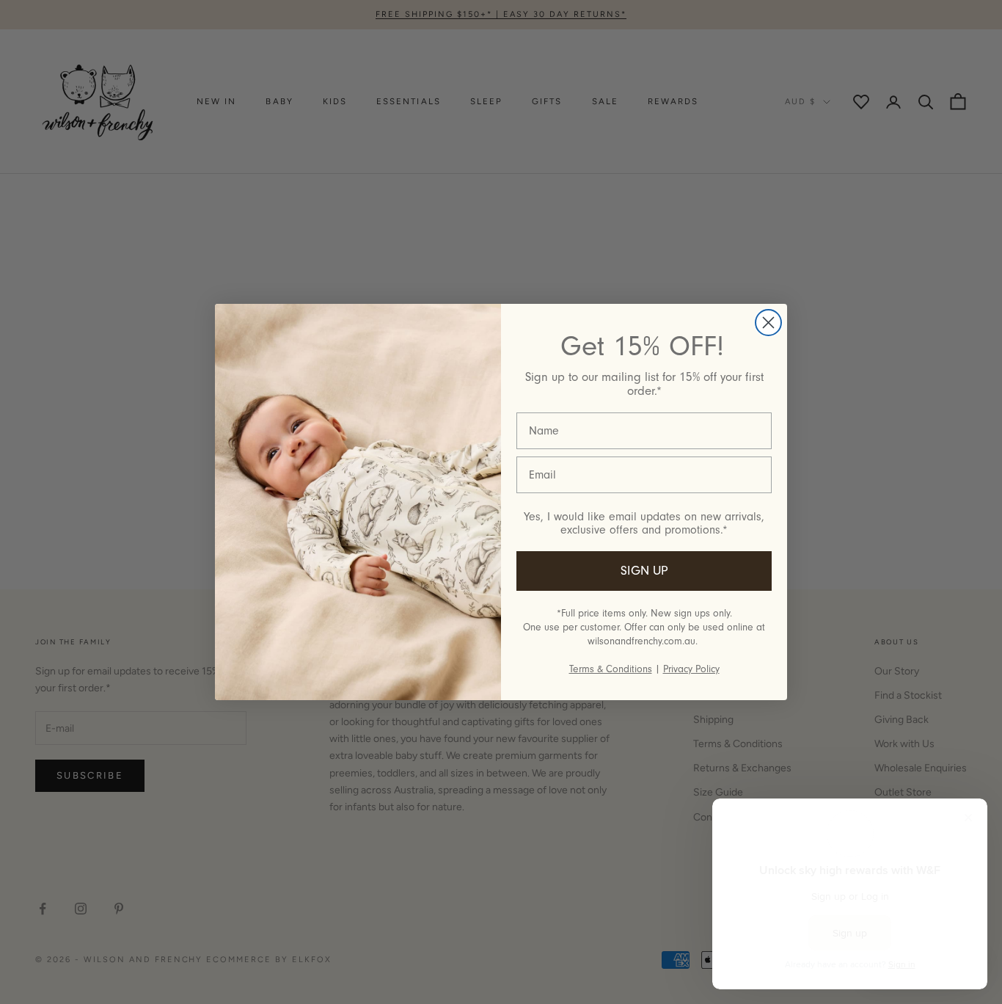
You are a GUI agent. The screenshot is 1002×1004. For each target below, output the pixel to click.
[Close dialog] (768, 322)
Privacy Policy (691, 669)
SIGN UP (644, 570)
